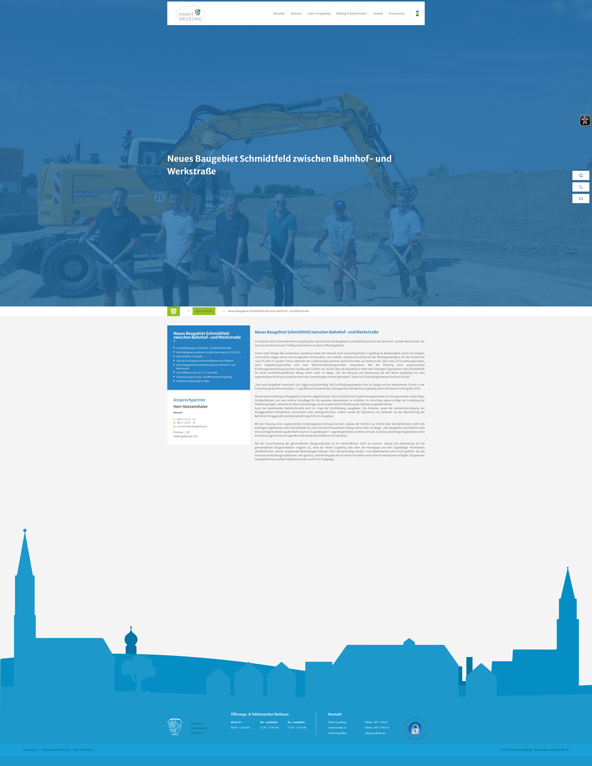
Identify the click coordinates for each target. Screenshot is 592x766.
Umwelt (378, 13)
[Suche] (580, 175)
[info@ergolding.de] (580, 198)
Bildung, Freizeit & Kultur (351, 13)
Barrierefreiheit (83, 750)
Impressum (30, 750)
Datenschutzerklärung (55, 750)
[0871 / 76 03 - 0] (580, 187)
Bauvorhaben (204, 311)
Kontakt (196, 723)
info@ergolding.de (375, 733)
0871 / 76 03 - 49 (186, 419)
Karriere (196, 733)
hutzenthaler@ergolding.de (192, 426)
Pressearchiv (397, 13)
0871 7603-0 (381, 722)
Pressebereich (199, 728)
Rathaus (296, 13)
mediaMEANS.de (558, 750)
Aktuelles (279, 13)
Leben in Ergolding (318, 13)
